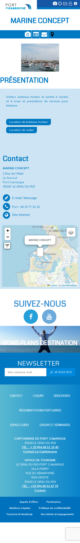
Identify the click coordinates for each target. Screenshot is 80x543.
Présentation (36, 34)
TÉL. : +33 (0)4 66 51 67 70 (40, 486)
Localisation (52, 34)
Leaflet (53, 285)
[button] (40, 251)
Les (40, 338)
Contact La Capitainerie (40, 451)
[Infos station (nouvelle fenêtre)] (76, 5)
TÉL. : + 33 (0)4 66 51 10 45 (40, 447)
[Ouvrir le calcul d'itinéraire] (7, 246)
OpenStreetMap (69, 285)
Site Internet (21, 215)
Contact (44, 34)
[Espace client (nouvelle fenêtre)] (71, 5)
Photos (28, 34)
